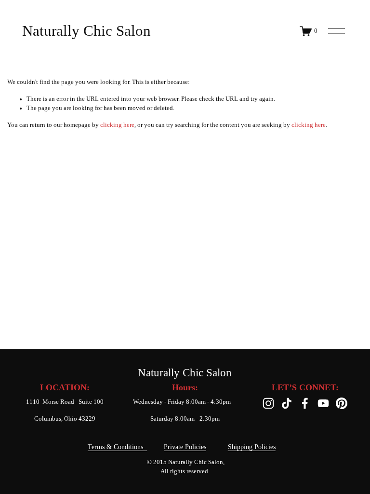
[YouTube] (323, 403)
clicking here (117, 125)
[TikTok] (286, 403)
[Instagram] (268, 403)
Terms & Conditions (117, 447)
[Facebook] (305, 403)
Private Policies (185, 447)
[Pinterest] (341, 403)
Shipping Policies (252, 447)
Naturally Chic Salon (86, 31)
